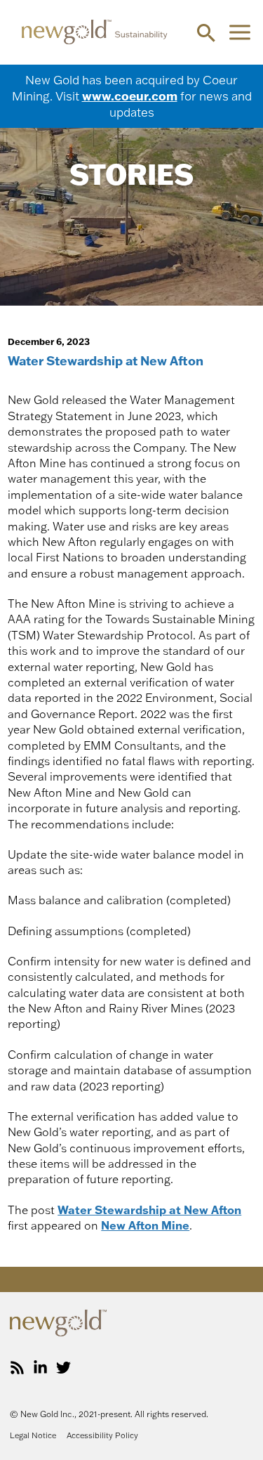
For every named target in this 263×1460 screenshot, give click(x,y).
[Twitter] (63, 1367)
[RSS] (17, 1367)
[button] (206, 32)
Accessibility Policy (102, 1435)
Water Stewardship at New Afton (149, 1210)
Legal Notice (33, 1435)
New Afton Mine (145, 1225)
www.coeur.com (129, 95)
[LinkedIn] (40, 1367)
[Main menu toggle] (240, 32)
